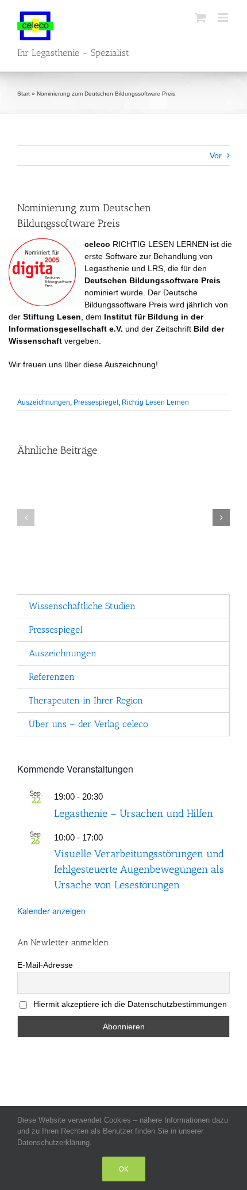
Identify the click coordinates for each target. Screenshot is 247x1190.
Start (23, 93)
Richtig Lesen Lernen (155, 402)
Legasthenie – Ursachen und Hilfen (133, 813)
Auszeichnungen (43, 402)
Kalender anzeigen (51, 911)
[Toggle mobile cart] (200, 18)
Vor (216, 155)
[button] (25, 517)
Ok (124, 1169)
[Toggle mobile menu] (224, 18)
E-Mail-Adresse (45, 965)
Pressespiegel (96, 402)
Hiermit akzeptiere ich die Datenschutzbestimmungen (129, 1004)
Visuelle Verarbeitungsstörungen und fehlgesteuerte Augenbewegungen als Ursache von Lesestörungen (139, 869)
